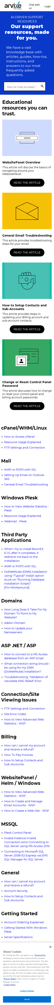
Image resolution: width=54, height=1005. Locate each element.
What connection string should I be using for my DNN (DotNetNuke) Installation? (26, 667)
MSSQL (9, 824)
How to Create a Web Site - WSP (26, 810)
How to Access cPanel (19, 436)
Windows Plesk (19, 498)
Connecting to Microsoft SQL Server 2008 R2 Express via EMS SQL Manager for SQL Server (26, 855)
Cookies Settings (27, 991)
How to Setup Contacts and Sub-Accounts (24, 307)
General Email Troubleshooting (27, 235)
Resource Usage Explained (22, 442)
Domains (11, 601)
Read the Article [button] (27, 182)
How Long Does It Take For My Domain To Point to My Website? (25, 613)
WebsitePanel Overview (21, 162)
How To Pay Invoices (18, 755)
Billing (8, 737)
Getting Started (19, 913)
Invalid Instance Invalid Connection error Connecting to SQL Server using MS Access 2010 (27, 842)
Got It (27, 999)
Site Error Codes (15, 714)
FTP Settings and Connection (24, 447)
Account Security (16, 891)
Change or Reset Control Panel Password (26, 384)
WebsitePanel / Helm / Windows (20, 780)
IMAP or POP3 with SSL (20, 469)
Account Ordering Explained (24, 922)
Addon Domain (15, 623)
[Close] (50, 947)
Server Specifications (18, 937)
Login (48, 6)
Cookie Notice (10, 985)
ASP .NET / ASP (18, 645)
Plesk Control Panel (17, 832)
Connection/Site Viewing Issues (20, 697)
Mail (6, 461)
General (10, 873)
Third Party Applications (16, 537)
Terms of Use (39, 955)
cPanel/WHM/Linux (24, 428)
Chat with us (34, 6)
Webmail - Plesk (15, 521)
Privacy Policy (10, 979)
